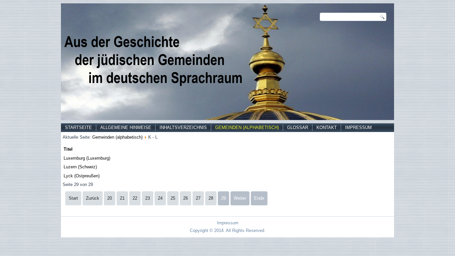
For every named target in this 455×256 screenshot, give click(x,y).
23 (147, 198)
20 (109, 198)
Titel (68, 149)
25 (173, 198)
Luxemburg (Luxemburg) (87, 158)
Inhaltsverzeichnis (183, 127)
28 (211, 198)
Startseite (78, 127)
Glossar (297, 127)
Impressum (358, 127)
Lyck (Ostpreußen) (82, 175)
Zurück (92, 198)
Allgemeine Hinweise (125, 127)
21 (122, 198)
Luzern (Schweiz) (80, 166)
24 (160, 198)
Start (73, 198)
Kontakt (326, 127)
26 (185, 198)
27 (198, 198)
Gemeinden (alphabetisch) (247, 127)
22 (135, 198)
